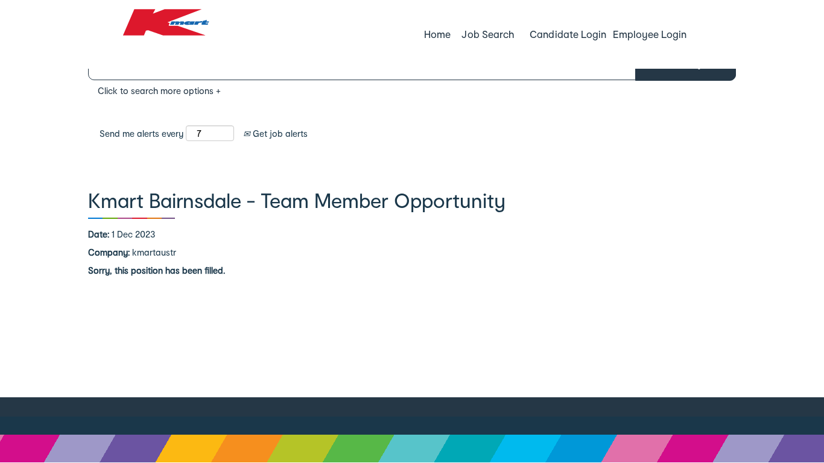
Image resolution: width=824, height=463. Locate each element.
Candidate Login (568, 34)
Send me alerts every (141, 133)
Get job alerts (279, 133)
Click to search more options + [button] (159, 91)
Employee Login (649, 34)
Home (437, 34)
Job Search (487, 34)
